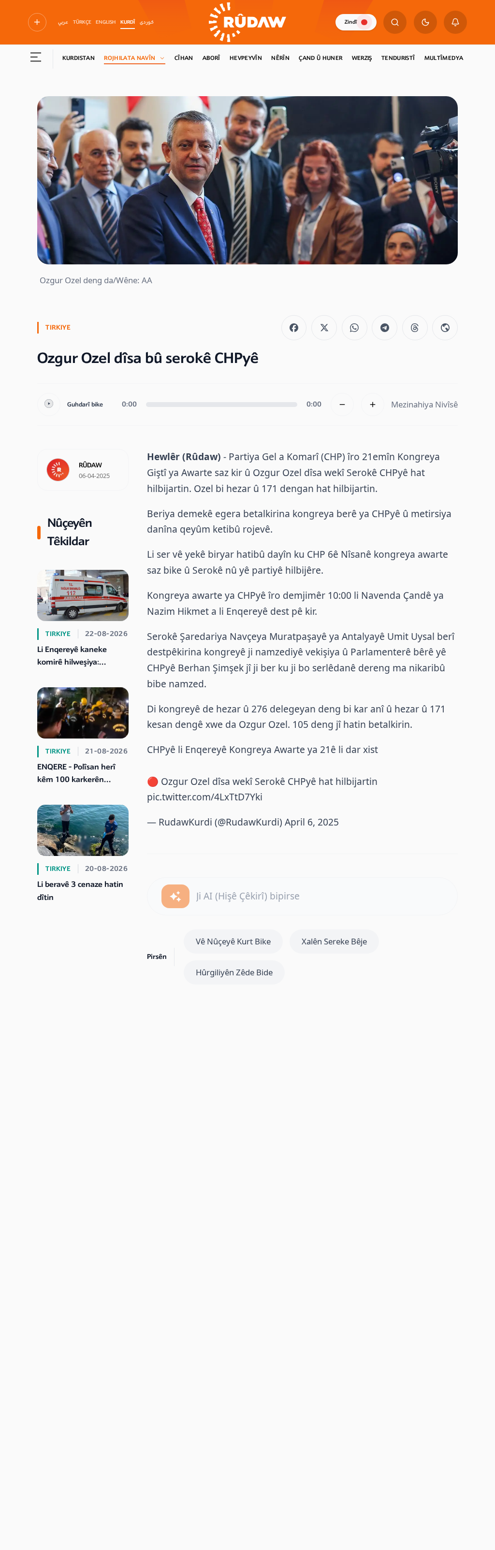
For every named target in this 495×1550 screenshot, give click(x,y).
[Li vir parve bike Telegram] (384, 328)
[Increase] (372, 404)
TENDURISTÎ (398, 58)
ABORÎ (211, 58)
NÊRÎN (280, 58)
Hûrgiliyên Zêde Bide (234, 972)
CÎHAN (184, 58)
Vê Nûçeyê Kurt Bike (233, 941)
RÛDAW (90, 465)
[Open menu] (36, 58)
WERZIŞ (362, 58)
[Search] (395, 22)
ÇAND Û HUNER (320, 58)
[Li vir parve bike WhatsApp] (354, 328)
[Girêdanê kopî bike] (445, 328)
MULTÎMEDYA (444, 58)
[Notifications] (455, 22)
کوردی (147, 22)
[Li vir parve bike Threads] (415, 328)
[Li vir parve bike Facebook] (294, 328)
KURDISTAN (78, 58)
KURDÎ (127, 22)
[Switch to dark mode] (425, 22)
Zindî (351, 22)
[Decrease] (342, 404)
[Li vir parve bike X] (324, 328)
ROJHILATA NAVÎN (129, 58)
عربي (63, 22)
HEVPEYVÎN (246, 58)
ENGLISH (106, 22)
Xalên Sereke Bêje (334, 941)
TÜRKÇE (82, 22)
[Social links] (37, 22)
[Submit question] (175, 896)
